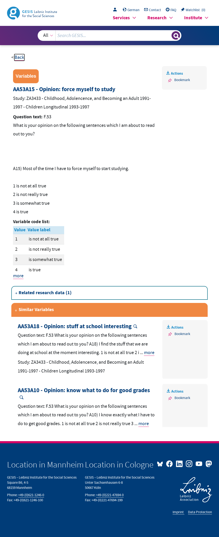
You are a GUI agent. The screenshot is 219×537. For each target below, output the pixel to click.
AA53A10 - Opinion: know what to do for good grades (84, 391)
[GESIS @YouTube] (199, 463)
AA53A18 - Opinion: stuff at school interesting (75, 327)
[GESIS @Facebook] (170, 463)
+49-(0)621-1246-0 (31, 495)
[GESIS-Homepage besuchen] (32, 13)
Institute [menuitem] (193, 18)
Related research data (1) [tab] (45, 292)
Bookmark (182, 80)
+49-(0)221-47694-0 (110, 495)
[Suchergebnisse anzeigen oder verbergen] (175, 35)
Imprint (178, 512)
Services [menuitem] (121, 18)
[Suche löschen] (167, 35)
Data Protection (200, 512)
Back (19, 57)
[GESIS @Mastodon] (208, 463)
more (18, 276)
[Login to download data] (116, 10)
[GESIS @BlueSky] (161, 463)
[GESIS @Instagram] (189, 463)
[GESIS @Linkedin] (180, 463)
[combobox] (110, 35)
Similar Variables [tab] (36, 309)
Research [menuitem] (157, 18)
